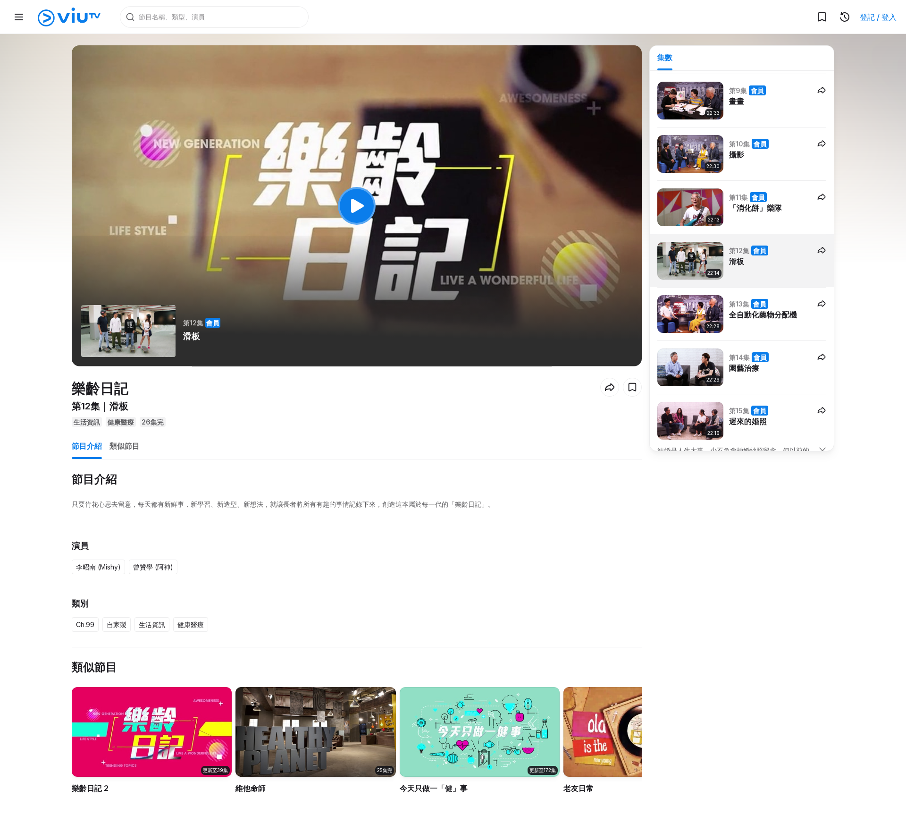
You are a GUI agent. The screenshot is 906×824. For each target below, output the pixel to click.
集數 (664, 57)
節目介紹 (87, 445)
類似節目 (124, 445)
